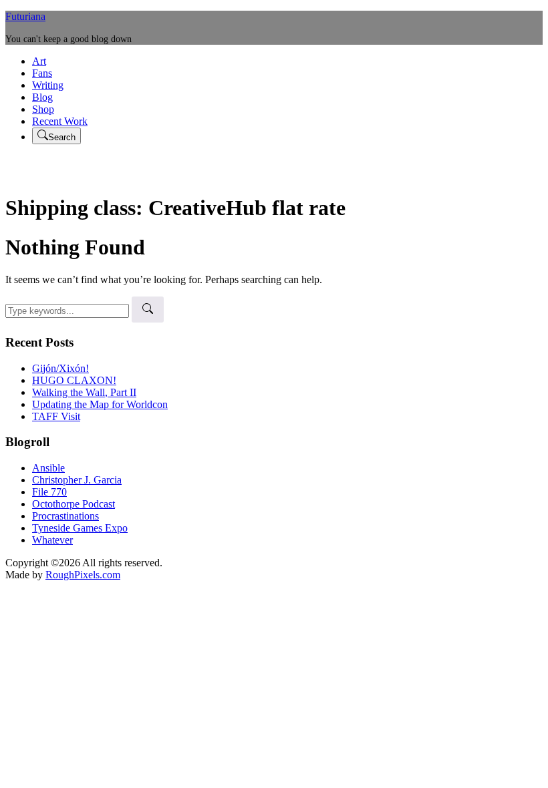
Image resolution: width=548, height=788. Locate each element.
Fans (42, 73)
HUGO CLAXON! (74, 380)
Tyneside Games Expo (80, 528)
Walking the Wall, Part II (84, 392)
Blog (42, 97)
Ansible (48, 467)
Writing (47, 85)
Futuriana (25, 16)
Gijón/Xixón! (60, 368)
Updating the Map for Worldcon (100, 404)
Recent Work (60, 121)
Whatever (52, 540)
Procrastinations (65, 516)
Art (39, 61)
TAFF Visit (56, 416)
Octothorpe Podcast (73, 504)
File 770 (49, 492)
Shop (43, 109)
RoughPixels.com (82, 574)
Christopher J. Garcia (77, 479)
